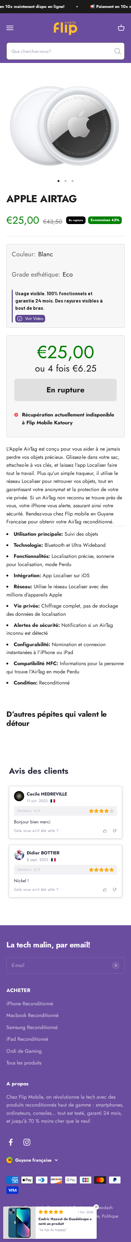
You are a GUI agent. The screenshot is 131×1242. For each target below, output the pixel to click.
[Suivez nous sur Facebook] (10, 1142)
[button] (105, 831)
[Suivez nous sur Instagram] (27, 1142)
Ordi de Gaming (24, 1051)
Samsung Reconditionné (32, 1027)
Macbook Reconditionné (32, 1015)
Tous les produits (23, 1062)
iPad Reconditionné (27, 1039)
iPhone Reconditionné (29, 1003)
